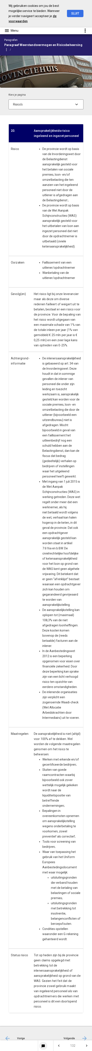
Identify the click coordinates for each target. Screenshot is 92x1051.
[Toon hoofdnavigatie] (11, 30)
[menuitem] (45, 1045)
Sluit (75, 13)
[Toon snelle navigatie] (85, 30)
